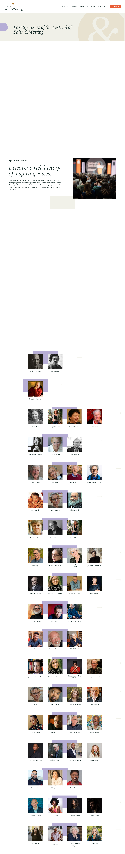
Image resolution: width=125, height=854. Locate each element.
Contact (116, 6)
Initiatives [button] (65, 6)
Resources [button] (83, 6)
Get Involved (102, 6)
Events (74, 6)
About (93, 6)
